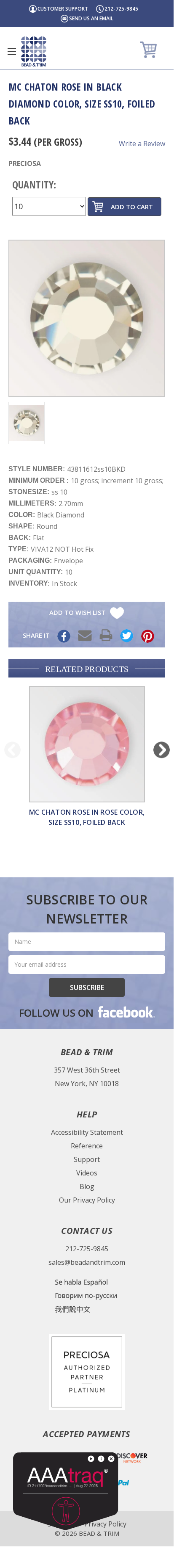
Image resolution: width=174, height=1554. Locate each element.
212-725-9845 (121, 8)
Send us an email (91, 18)
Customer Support (62, 8)
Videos (86, 1173)
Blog (87, 1186)
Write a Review (142, 143)
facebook (125, 1011)
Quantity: (34, 184)
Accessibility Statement (87, 1132)
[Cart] (149, 49)
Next (161, 749)
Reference (87, 1145)
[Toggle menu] (11, 51)
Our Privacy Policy (87, 1200)
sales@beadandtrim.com (86, 1262)
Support (87, 1159)
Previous (12, 749)
